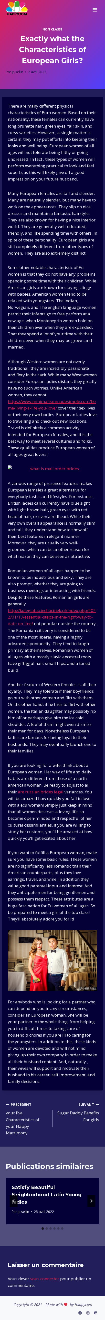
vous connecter (44, 1278)
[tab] (43, 1228)
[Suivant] (91, 1201)
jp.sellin (17, 72)
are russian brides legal (40, 792)
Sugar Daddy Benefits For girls (78, 1112)
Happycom (83, 1304)
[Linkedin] (95, 1313)
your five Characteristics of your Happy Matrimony (22, 1119)
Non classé (52, 29)
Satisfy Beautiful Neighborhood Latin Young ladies (47, 1194)
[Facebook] (80, 1313)
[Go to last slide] (14, 1201)
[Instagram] (87, 1313)
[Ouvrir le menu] (94, 8)
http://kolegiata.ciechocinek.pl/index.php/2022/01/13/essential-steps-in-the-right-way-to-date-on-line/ (52, 617)
